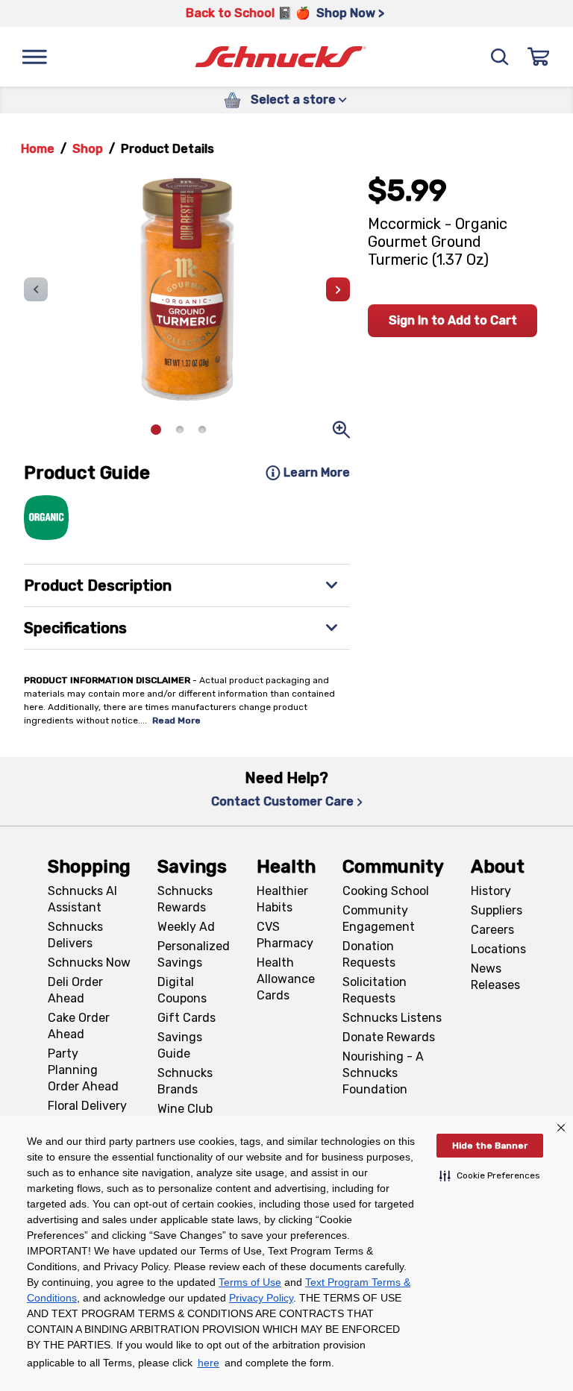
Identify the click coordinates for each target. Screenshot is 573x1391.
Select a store (293, 99)
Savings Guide (179, 1045)
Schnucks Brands (185, 1081)
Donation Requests (368, 954)
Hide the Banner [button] (489, 1145)
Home (37, 149)
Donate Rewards (388, 1037)
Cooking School (385, 891)
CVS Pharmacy (285, 935)
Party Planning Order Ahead (83, 1069)
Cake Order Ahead (79, 1026)
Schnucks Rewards (185, 899)
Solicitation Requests (374, 990)
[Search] (499, 56)
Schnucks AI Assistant (82, 899)
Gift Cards (186, 1018)
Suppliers (496, 910)
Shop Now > (350, 13)
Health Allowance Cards (286, 978)
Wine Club (185, 1109)
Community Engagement (378, 918)
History (491, 891)
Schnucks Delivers (75, 935)
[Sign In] (538, 56)
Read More (176, 720)
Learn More (317, 472)
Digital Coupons (182, 990)
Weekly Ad (186, 927)
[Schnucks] (280, 57)
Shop (87, 149)
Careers (492, 930)
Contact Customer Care (282, 801)
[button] (489, 1175)
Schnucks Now (89, 962)
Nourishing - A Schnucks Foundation (383, 1072)
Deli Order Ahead (75, 990)
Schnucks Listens (392, 1018)
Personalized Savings (193, 954)
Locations (498, 949)
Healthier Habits (282, 899)
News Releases (495, 976)
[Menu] (34, 56)
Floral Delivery (87, 1106)
